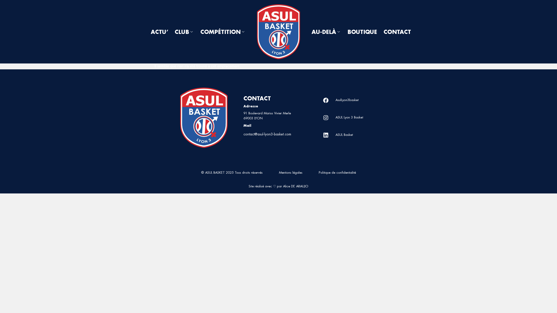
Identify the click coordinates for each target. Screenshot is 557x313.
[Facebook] (325, 100)
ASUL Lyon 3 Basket (349, 117)
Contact (397, 31)
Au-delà (324, 31)
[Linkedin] (325, 135)
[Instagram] (325, 117)
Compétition (220, 31)
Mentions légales (290, 172)
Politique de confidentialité (337, 172)
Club (182, 31)
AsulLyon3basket (347, 100)
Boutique (362, 31)
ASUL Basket (344, 135)
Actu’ (159, 31)
